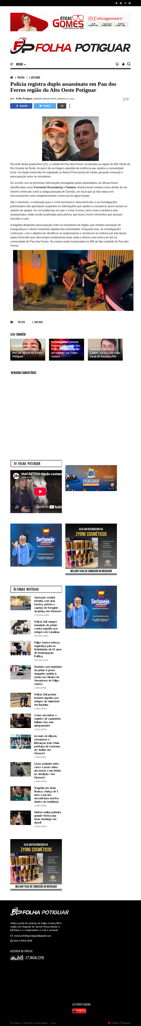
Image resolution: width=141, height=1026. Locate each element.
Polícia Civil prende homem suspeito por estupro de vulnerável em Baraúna (46, 699)
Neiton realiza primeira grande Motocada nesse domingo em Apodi (47, 817)
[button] (21, 64)
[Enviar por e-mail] (61, 106)
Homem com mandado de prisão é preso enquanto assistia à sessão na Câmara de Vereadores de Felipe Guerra (48, 675)
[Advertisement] (101, 973)
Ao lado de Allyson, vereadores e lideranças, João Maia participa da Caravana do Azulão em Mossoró (47, 744)
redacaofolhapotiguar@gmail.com (32, 935)
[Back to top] (132, 1018)
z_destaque (34, 77)
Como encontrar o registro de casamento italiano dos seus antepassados (47, 720)
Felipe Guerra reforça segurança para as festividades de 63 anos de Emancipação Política (48, 649)
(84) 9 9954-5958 (22, 940)
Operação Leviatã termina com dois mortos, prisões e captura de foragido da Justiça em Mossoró (47, 604)
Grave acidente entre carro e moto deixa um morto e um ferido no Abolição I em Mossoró (47, 770)
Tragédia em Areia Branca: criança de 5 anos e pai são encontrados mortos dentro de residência (46, 794)
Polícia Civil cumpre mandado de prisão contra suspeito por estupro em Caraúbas (46, 627)
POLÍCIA (20, 77)
